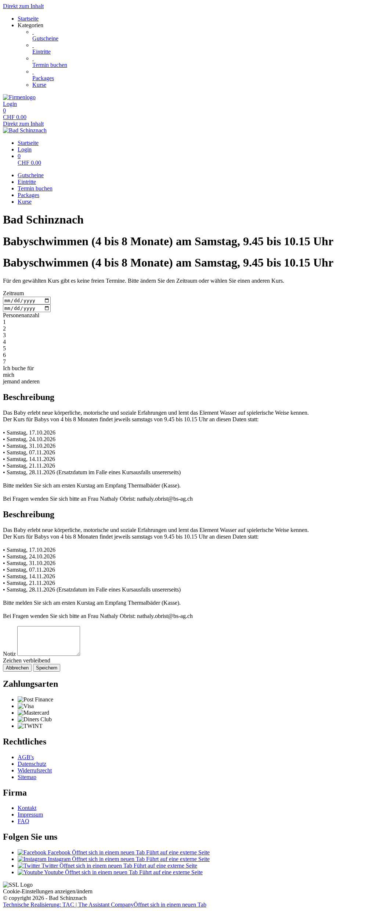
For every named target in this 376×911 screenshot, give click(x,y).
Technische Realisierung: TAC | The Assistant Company (104, 904)
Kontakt (27, 808)
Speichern (46, 668)
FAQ (23, 821)
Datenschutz (32, 764)
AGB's (26, 757)
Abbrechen (17, 668)
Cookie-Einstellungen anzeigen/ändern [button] (48, 891)
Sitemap (27, 777)
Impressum (30, 814)
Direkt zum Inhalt (23, 6)
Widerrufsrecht (35, 770)
